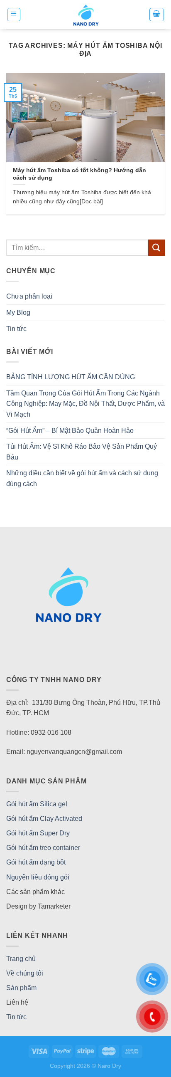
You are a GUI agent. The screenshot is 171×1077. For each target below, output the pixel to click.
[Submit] (156, 248)
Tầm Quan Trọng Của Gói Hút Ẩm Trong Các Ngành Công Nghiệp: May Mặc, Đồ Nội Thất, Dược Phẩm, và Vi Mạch (85, 404)
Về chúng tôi (24, 973)
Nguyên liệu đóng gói (37, 877)
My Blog (18, 312)
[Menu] (14, 14)
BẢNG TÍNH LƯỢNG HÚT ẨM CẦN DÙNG (70, 376)
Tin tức (16, 328)
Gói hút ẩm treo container (43, 847)
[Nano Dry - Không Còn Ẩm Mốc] (86, 14)
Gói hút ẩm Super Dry (38, 833)
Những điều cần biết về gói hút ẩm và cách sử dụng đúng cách (82, 478)
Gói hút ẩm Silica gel (36, 804)
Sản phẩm (21, 987)
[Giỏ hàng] (156, 14)
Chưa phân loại (29, 296)
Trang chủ (21, 958)
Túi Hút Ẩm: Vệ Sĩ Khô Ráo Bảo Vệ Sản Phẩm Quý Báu (81, 452)
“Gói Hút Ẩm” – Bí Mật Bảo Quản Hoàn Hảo (70, 430)
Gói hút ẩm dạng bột (36, 862)
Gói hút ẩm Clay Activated (44, 818)
